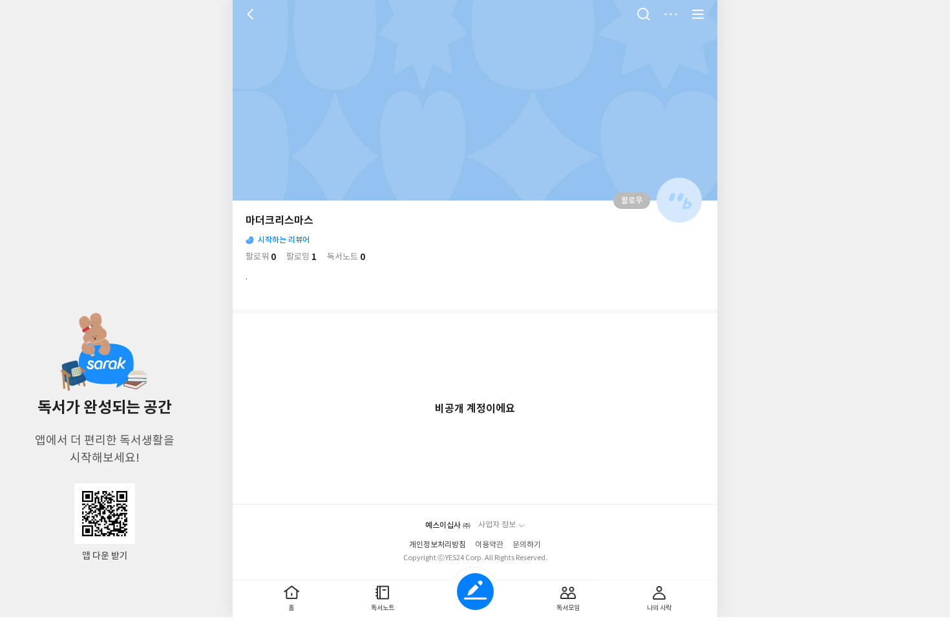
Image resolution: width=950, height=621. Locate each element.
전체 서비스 (697, 14)
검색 (643, 14)
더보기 (670, 14)
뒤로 (252, 14)
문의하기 (526, 545)
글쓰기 (475, 591)
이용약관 (489, 545)
